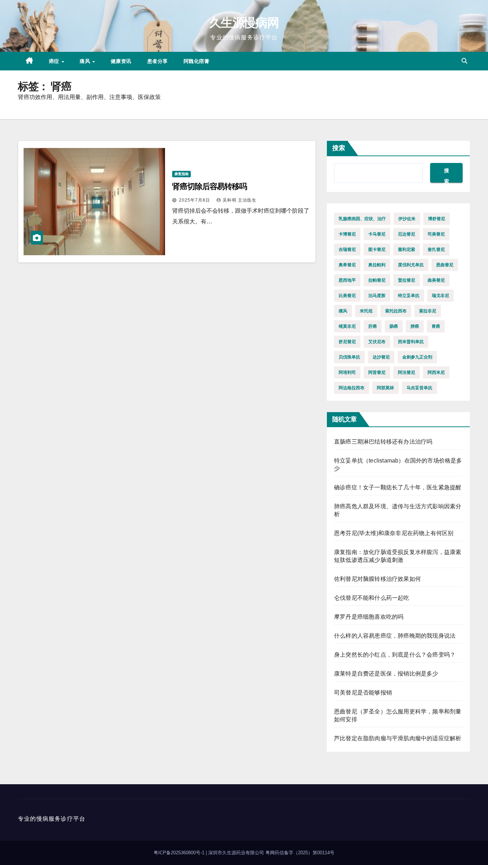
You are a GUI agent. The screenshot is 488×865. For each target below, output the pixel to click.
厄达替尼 (406, 234)
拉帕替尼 (376, 280)
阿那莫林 (385, 387)
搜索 (338, 148)
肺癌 (414, 326)
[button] (464, 61)
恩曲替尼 (444, 264)
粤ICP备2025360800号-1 (180, 852)
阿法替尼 (406, 372)
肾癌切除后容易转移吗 (209, 186)
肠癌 (393, 326)
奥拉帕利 (376, 264)
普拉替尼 (406, 280)
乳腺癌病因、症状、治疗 (362, 218)
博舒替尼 (436, 218)
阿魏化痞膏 (197, 61)
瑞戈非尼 (440, 295)
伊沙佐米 (406, 218)
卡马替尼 (376, 234)
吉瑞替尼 (347, 249)
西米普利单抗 (411, 341)
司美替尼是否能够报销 (363, 692)
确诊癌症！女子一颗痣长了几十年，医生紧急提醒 (397, 487)
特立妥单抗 (408, 295)
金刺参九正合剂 (417, 357)
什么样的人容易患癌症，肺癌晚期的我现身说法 (394, 636)
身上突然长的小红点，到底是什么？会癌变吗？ (394, 655)
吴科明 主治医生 (240, 200)
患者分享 (157, 61)
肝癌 (372, 326)
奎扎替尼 (436, 249)
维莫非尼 (347, 326)
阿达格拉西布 (351, 387)
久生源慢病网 (244, 22)
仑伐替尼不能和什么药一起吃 (371, 598)
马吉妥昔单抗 (419, 387)
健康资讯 (121, 61)
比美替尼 (347, 295)
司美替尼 (436, 234)
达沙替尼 (381, 357)
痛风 (86, 61)
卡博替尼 (347, 234)
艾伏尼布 (376, 341)
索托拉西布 (396, 310)
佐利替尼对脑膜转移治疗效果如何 (377, 579)
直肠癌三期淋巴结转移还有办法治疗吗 (383, 442)
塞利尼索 (406, 249)
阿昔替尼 (376, 372)
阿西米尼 (436, 372)
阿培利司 (347, 372)
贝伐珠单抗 (349, 357)
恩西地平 (347, 280)
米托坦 (366, 310)
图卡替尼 (376, 249)
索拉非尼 (427, 310)
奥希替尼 (347, 264)
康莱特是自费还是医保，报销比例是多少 (386, 674)
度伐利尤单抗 (411, 264)
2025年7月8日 (195, 200)
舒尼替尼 (347, 341)
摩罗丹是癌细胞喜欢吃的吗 (368, 617)
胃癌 (436, 326)
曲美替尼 (436, 280)
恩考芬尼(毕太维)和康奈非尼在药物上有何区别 (393, 533)
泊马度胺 (376, 295)
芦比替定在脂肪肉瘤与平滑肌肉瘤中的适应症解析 (397, 738)
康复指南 (181, 174)
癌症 (55, 61)
